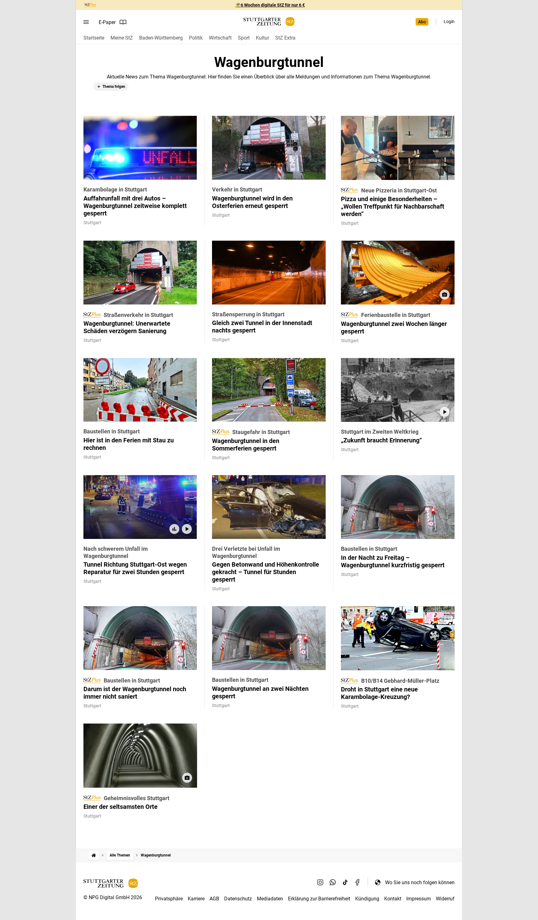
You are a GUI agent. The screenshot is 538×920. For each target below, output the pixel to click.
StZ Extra (285, 38)
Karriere (196, 899)
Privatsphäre (169, 899)
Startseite (93, 38)
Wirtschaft (220, 38)
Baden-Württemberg (161, 38)
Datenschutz (238, 899)
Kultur (262, 38)
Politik (196, 38)
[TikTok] (345, 882)
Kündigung (367, 899)
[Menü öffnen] (86, 22)
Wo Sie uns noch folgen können (420, 882)
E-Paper (107, 22)
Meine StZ (122, 38)
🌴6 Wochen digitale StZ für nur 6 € (270, 4)
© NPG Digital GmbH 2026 (112, 897)
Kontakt (392, 899)
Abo (422, 21)
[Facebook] (358, 882)
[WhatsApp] (333, 882)
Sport (244, 38)
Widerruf (445, 899)
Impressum (418, 899)
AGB (214, 899)
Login (449, 21)
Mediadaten (270, 899)
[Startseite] (93, 855)
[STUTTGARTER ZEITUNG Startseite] (269, 21)
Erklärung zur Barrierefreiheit (319, 899)
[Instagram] (320, 882)
